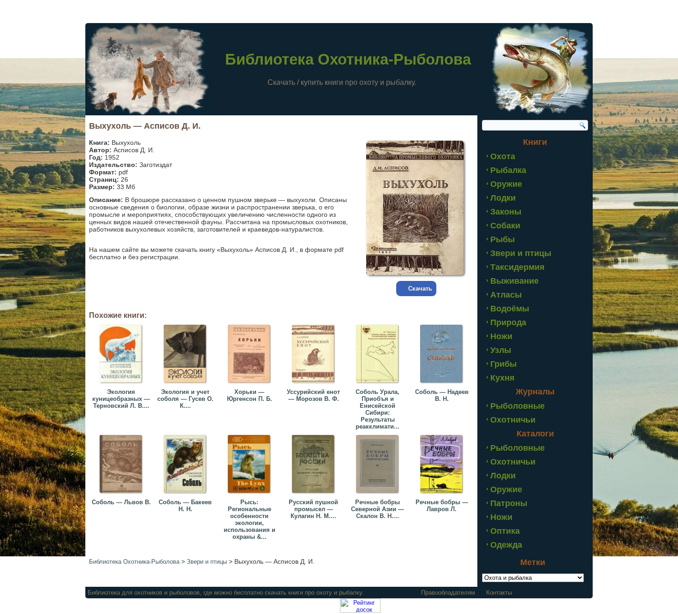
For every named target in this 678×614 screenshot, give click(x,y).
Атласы (506, 294)
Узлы (500, 350)
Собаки (505, 225)
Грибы (503, 364)
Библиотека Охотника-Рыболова (348, 59)
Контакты (499, 592)
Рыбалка (508, 170)
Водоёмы (509, 308)
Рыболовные (517, 406)
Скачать (420, 288)
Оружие (506, 184)
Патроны (508, 503)
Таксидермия (517, 267)
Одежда (506, 544)
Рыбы (502, 239)
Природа (508, 322)
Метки (532, 562)
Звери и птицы (520, 253)
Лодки (503, 198)
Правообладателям (448, 592)
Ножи (501, 336)
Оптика (505, 531)
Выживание (514, 281)
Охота (502, 156)
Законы (505, 211)
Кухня (502, 377)
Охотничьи (512, 419)
